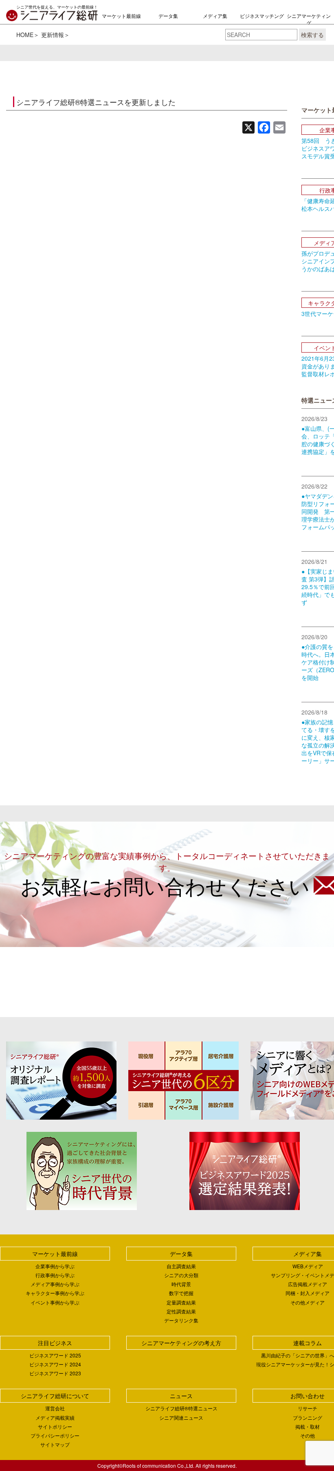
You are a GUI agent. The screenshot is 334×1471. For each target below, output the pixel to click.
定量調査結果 (181, 1302)
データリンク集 (181, 1320)
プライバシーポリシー (55, 1435)
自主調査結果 (181, 1266)
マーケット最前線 (121, 15)
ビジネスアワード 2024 (55, 1364)
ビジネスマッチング (262, 15)
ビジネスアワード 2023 (55, 1373)
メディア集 (215, 15)
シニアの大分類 (181, 1275)
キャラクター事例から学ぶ (55, 1292)
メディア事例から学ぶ (55, 1283)
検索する (312, 35)
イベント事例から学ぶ (55, 1302)
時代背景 (181, 1283)
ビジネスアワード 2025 (55, 1355)
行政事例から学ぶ (55, 1275)
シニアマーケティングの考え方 (309, 22)
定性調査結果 (181, 1311)
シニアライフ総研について (55, 1396)
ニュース (181, 1396)
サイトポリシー (55, 1426)
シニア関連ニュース (181, 1417)
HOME (24, 35)
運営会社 (55, 1408)
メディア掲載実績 (55, 1417)
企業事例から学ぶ (55, 1266)
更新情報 (52, 35)
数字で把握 (181, 1292)
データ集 (168, 15)
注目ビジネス (55, 1343)
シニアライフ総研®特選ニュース (181, 1408)
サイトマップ (55, 1444)
